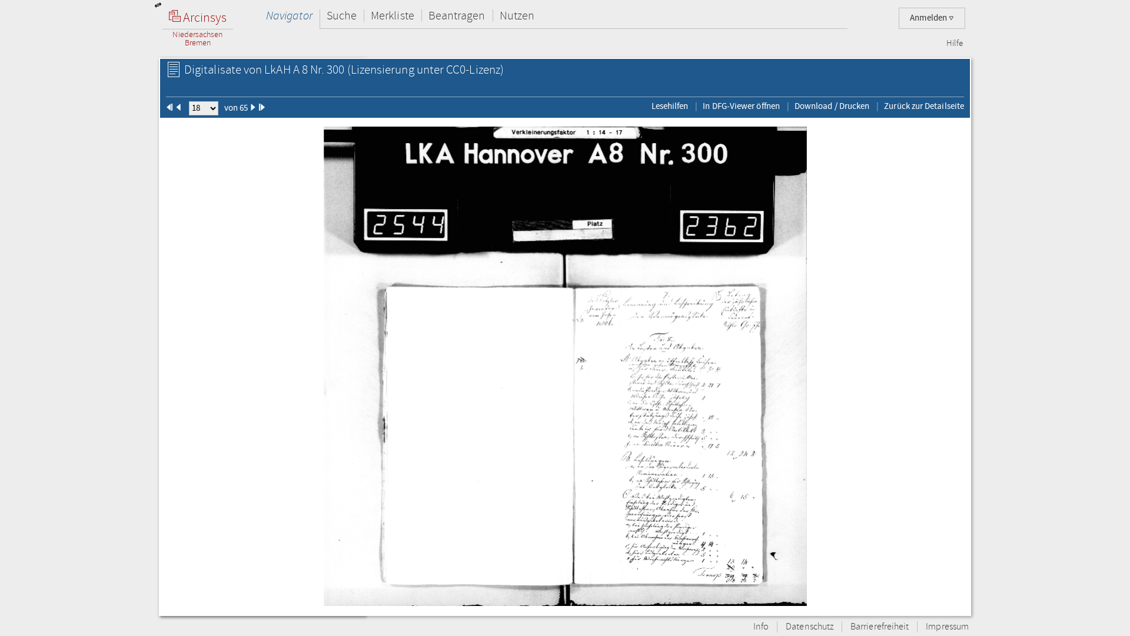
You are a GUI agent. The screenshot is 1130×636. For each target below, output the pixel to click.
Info (761, 626)
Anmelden (929, 18)
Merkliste (392, 15)
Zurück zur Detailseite (924, 106)
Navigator (289, 15)
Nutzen (517, 15)
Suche (342, 15)
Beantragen (457, 15)
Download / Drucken (832, 106)
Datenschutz (809, 626)
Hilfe (954, 43)
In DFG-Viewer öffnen (741, 106)
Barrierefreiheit (879, 626)
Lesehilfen (670, 106)
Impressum (947, 626)
